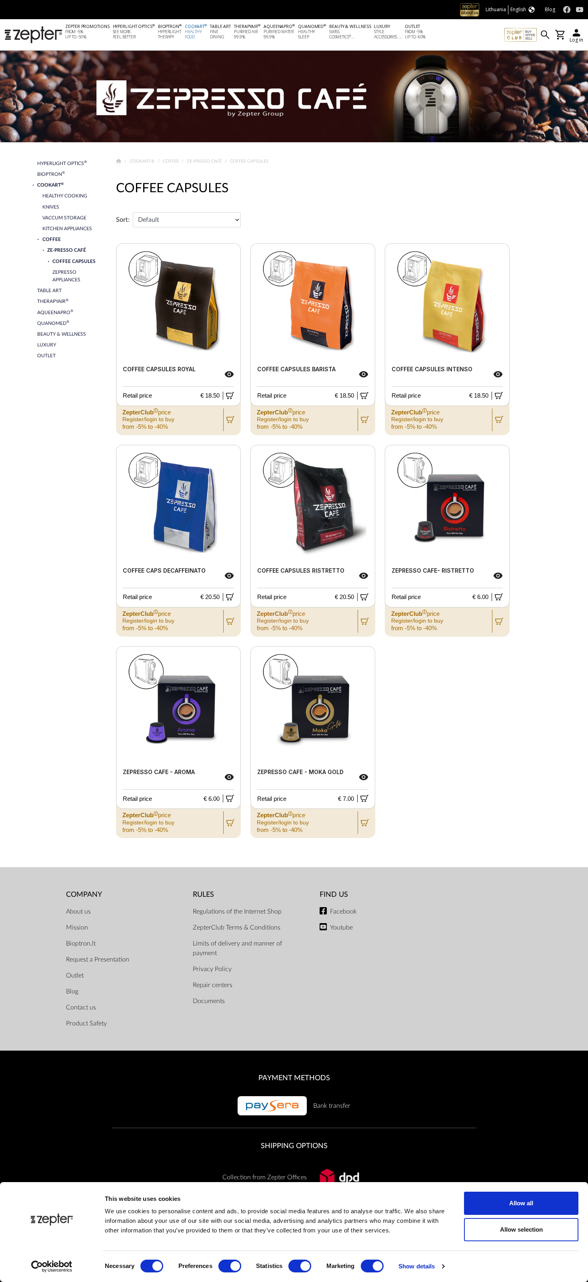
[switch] (229, 1266)
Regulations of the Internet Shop (237, 911)
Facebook (343, 911)
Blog (72, 991)
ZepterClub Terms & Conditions (236, 927)
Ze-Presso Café (205, 161)
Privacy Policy (212, 969)
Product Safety (86, 1023)
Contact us (81, 1007)
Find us (334, 894)
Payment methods (294, 1078)
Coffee (171, 161)
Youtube (341, 927)
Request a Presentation (97, 959)
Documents (209, 1001)
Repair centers (212, 985)
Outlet (75, 975)
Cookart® (143, 161)
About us (78, 911)
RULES (203, 894)
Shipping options (294, 1146)
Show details (416, 1266)
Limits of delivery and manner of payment (237, 948)
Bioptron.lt (81, 943)
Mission (77, 927)
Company (84, 894)
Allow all (521, 1203)
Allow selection (521, 1229)
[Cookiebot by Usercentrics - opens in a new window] (52, 1266)
